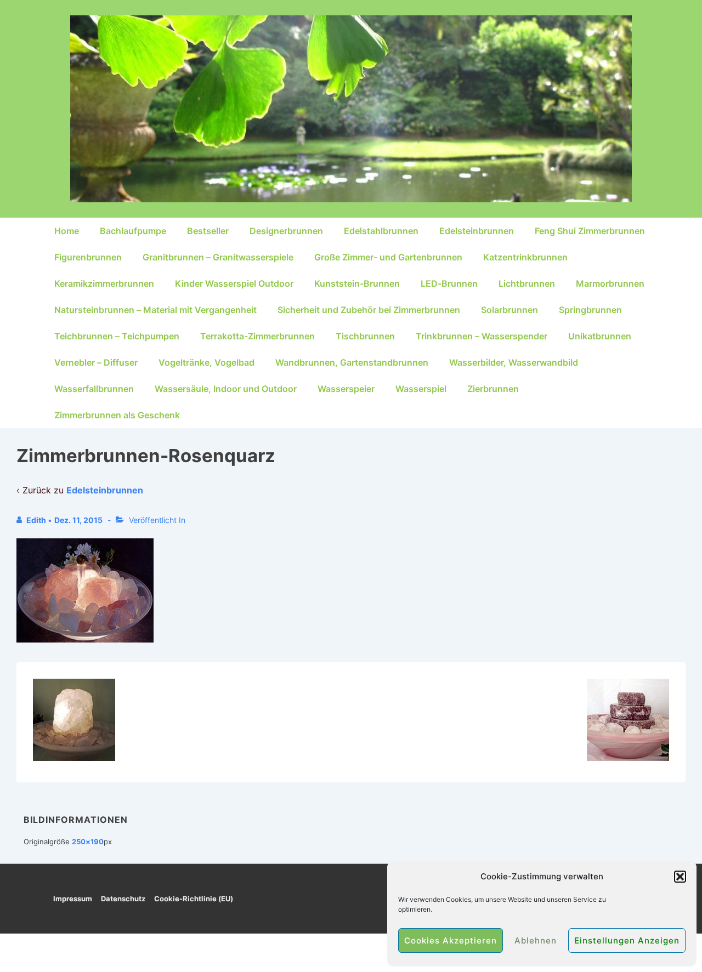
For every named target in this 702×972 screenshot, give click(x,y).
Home (66, 230)
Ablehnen (535, 940)
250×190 (88, 841)
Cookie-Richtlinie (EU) (193, 898)
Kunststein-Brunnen (357, 283)
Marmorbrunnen (610, 283)
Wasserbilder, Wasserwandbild (513, 362)
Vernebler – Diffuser (96, 362)
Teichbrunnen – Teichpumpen (116, 336)
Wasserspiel (420, 388)
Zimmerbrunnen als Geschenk (117, 415)
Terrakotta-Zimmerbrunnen (257, 336)
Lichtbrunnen (527, 283)
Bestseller (208, 230)
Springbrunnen (590, 309)
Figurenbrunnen (88, 257)
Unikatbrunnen (599, 336)
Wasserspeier (346, 388)
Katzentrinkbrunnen (525, 257)
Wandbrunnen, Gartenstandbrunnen (351, 362)
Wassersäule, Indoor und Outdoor (226, 388)
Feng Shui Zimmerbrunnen (590, 230)
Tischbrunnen (365, 336)
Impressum (72, 898)
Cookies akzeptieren (450, 940)
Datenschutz (123, 898)
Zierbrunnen (493, 388)
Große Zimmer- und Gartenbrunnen (388, 257)
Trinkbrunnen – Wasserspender (481, 336)
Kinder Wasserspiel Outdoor (234, 283)
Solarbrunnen (509, 309)
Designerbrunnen (286, 230)
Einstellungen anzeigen (627, 940)
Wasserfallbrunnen (94, 388)
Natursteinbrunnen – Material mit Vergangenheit (155, 309)
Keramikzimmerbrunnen (104, 283)
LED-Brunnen (449, 283)
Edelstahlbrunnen (381, 230)
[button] (680, 876)
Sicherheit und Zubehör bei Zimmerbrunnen (369, 309)
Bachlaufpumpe (133, 230)
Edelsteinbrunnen (476, 230)
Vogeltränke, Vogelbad (206, 362)
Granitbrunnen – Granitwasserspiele (218, 257)
